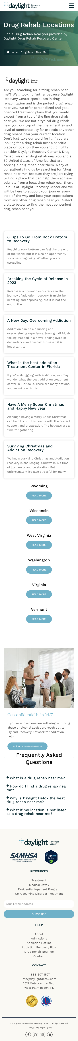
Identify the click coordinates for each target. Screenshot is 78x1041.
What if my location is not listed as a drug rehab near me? (37, 812)
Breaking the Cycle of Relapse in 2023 (37, 280)
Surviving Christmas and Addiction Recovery (30, 448)
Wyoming (39, 486)
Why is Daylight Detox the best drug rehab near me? (36, 800)
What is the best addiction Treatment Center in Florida (33, 364)
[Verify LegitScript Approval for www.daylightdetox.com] (51, 857)
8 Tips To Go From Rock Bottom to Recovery (37, 239)
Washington (39, 560)
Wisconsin (39, 510)
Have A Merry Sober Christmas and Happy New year (35, 406)
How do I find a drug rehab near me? (37, 788)
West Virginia (39, 535)
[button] (39, 778)
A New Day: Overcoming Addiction (39, 320)
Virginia (39, 584)
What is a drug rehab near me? (37, 778)
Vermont (39, 609)
